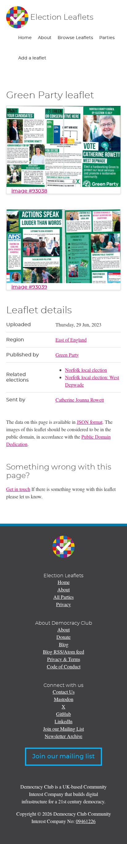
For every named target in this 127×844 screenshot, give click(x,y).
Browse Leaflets (75, 38)
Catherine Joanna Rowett (79, 399)
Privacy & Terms (63, 659)
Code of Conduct (63, 666)
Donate (63, 637)
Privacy (63, 604)
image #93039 (29, 287)
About (44, 38)
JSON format (89, 422)
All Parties (63, 597)
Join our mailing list (63, 756)
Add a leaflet (32, 58)
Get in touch (18, 489)
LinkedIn (63, 721)
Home (25, 38)
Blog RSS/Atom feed (63, 651)
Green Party (67, 354)
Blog (63, 644)
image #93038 (29, 191)
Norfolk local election (86, 370)
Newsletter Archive (63, 736)
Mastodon (63, 699)
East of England (71, 339)
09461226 (86, 821)
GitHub (63, 714)
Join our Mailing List (63, 728)
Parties (107, 38)
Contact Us (64, 691)
